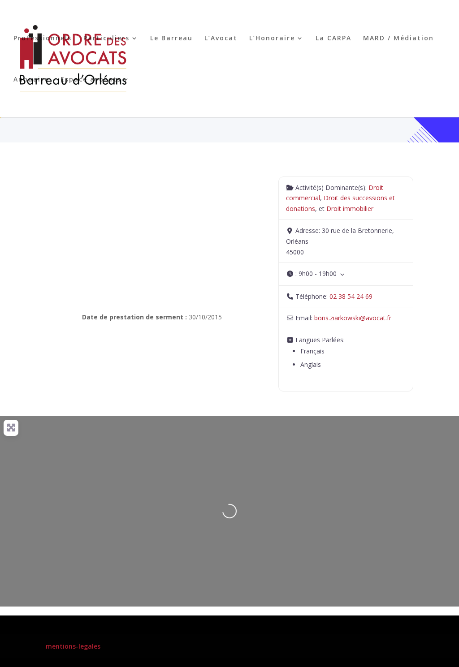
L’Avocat (221, 38)
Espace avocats (91, 79)
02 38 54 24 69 (350, 296)
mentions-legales (73, 646)
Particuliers (106, 38)
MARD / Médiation (398, 38)
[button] (346, 274)
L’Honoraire (272, 38)
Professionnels (42, 38)
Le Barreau (171, 38)
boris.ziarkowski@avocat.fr (352, 318)
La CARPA (333, 38)
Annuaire (31, 79)
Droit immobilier (349, 208)
